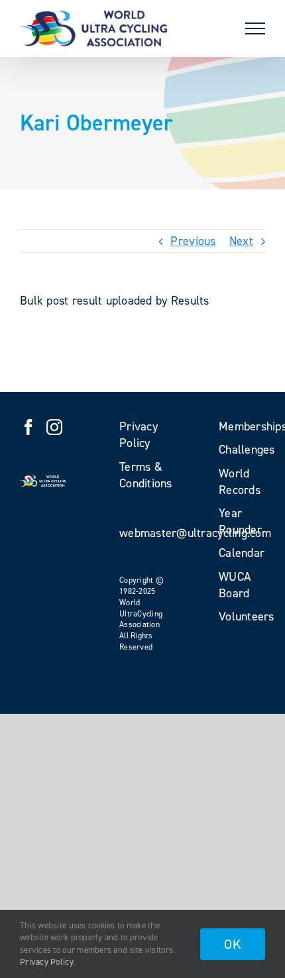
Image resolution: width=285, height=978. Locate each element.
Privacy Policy (47, 961)
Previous (192, 241)
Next (241, 241)
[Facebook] (28, 427)
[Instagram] (54, 427)
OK (232, 944)
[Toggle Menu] (255, 28)
